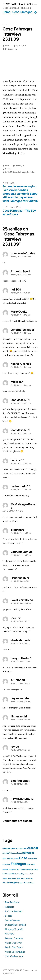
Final (28, 864)
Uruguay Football (14, 929)
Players (23, 874)
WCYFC (9, 933)
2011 (21, 848)
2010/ (17, 848)
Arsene (14, 853)
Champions (6, 864)
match (36, 869)
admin (7, 46)
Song (18, 878)
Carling (16, 858)
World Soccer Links (15, 951)
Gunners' (5, 869)
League (23, 869)
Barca (19, 853)
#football (6, 848)
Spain (23, 878)
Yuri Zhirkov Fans (14, 956)
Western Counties (14, 938)
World (26, 883)
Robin (31, 874)
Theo (30, 878)
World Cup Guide (14, 947)
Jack (17, 869)
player (19, 874)
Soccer (8, 169)
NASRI (5, 874)
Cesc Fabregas (22, 12)
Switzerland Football (15, 924)
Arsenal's (7, 853)
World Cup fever (13, 942)
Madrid (31, 869)
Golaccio (9, 906)
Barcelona (28, 852)
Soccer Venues (12, 920)
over (8, 874)
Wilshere (20, 883)
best (4, 859)
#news (13, 848)
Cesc (15, 172)
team (27, 878)
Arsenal (32, 848)
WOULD (30, 883)
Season (5, 878)
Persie (13, 874)
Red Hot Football (13, 911)
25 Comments (11, 49)
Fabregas (22, 172)
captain (10, 858)
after (25, 848)
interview (31, 172)
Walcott (6, 883)
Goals (33, 864)
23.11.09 (8, 172)
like (27, 869)
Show (10, 878)
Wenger (13, 883)
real (28, 874)
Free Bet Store (12, 902)
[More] (35, 12)
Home (6, 12)
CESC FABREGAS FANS (18, 4)
